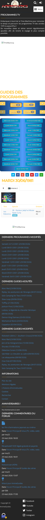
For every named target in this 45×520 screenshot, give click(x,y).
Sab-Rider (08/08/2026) (20, 354)
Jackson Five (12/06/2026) (12, 306)
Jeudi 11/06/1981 (33, 130)
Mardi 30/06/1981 (23, 169)
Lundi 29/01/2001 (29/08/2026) (15, 251)
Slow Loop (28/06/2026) (12, 299)
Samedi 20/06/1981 (33, 150)
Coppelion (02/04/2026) (12, 324)
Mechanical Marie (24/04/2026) (15, 321)
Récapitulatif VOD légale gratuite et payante (20, 446)
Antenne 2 (14, 188)
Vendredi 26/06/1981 (11, 164)
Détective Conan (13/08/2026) (14, 350)
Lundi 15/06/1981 (11, 140)
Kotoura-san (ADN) (9, 464)
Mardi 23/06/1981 (34, 154)
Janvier (15, 112)
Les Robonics (7, 212)
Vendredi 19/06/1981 (11, 150)
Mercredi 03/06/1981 (11, 121)
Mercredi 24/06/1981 (11, 159)
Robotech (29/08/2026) (22, 335)
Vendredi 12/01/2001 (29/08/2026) (16, 262)
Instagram (30, 515)
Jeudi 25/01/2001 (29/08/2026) (15, 269)
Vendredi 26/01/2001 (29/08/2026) (16, 276)
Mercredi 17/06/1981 (11, 145)
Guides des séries (28, 468)
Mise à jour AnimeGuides (12, 483)
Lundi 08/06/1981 (11, 125)
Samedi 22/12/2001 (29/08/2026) (16, 244)
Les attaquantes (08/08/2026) (14, 357)
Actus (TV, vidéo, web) (30, 431)
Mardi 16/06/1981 (34, 140)
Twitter (29, 510)
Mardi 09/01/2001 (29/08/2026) (15, 273)
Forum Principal (13, 431)
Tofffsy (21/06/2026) (10, 303)
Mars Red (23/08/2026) (11, 288)
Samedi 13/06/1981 (33, 135)
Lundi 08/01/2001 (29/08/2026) (15, 247)
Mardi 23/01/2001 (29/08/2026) (15, 255)
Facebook (30, 501)
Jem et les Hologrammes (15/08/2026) (17, 343)
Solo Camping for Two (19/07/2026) (17, 295)
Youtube (29, 505)
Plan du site (6, 380)
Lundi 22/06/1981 (11, 154)
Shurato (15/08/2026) (11, 346)
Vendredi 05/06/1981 (34, 121)
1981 (15, 105)
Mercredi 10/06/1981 (11, 130)
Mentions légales (9, 384)
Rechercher (6, 395)
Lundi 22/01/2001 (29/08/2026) (15, 258)
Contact (5, 399)
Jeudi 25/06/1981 (33, 159)
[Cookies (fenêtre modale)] (4, 516)
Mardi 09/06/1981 (34, 125)
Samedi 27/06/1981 (33, 164)
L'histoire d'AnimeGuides (12, 388)
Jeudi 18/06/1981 (33, 145)
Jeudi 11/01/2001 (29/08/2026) (15, 265)
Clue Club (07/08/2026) (11, 361)
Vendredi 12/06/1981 (11, 135)
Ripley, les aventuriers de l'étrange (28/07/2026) (22, 292)
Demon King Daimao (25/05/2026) (16, 317)
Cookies (5, 391)
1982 (29, 105)
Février (29, 112)
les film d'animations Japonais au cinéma (18, 427)
